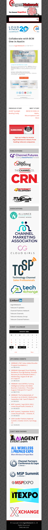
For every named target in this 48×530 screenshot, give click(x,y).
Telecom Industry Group (18, 316)
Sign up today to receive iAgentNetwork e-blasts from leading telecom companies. (24, 139)
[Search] (38, 19)
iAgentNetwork (19, 46)
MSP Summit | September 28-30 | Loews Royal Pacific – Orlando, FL (23, 412)
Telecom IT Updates (17, 308)
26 (20, 347)
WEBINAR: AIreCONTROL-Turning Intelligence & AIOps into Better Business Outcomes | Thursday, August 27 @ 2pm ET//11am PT (22, 387)
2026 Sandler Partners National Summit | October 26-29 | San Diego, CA (24, 421)
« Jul (15, 352)
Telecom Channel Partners (19, 319)
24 (11, 347)
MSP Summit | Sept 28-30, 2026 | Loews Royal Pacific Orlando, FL (22, 405)
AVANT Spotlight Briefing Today (14, 112)
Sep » (32, 352)
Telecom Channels (17, 313)
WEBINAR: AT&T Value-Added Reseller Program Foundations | (24, 364)
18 (15, 345)
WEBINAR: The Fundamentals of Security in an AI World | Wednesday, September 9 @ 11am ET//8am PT (24, 397)
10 (11, 342)
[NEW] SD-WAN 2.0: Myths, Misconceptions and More (32, 114)
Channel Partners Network (19, 311)
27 (24, 347)
